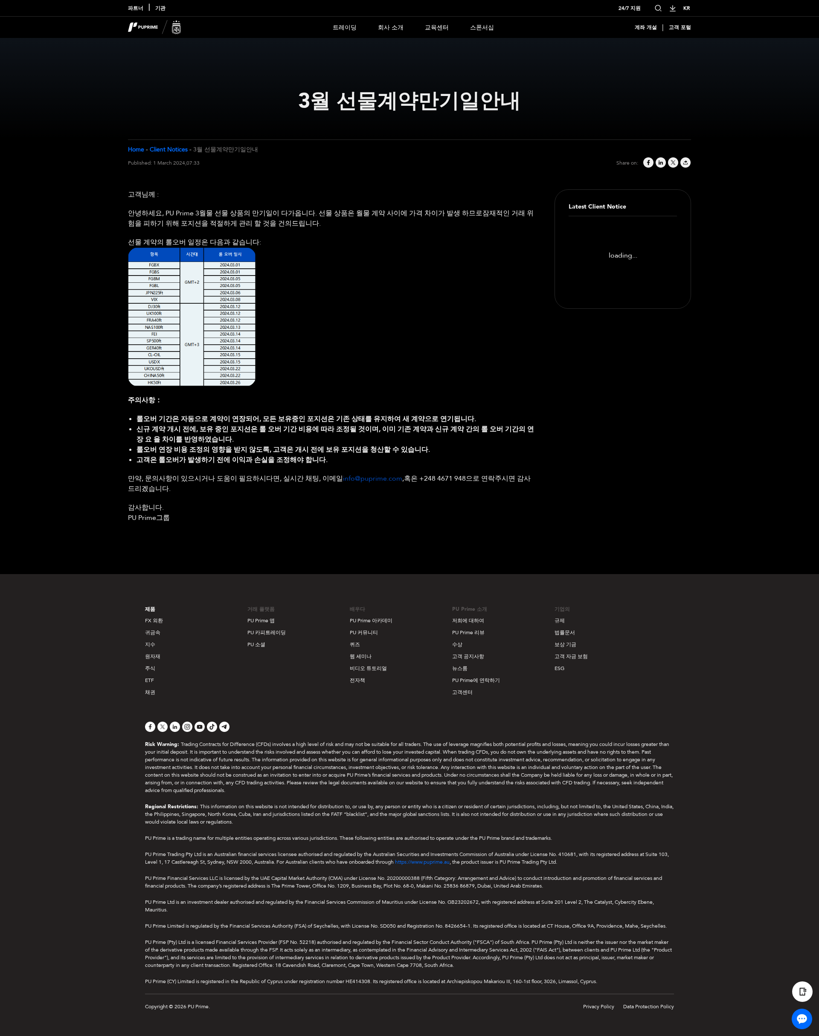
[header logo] (154, 27)
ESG (559, 668)
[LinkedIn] (660, 163)
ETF (149, 680)
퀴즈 (355, 644)
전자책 (357, 680)
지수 (150, 644)
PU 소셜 (256, 644)
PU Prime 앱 (261, 620)
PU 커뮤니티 (364, 632)
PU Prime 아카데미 (371, 620)
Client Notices (169, 149)
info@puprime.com (372, 478)
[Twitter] (672, 163)
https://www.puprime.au (422, 862)
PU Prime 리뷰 (468, 632)
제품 (150, 609)
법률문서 (565, 632)
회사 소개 (391, 27)
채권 (150, 692)
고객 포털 (680, 27)
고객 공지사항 (468, 656)
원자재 (152, 656)
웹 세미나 (361, 656)
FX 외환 (154, 620)
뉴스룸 (460, 668)
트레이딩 (345, 27)
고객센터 (462, 692)
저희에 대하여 (468, 620)
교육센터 (437, 27)
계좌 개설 (646, 27)
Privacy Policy (598, 1006)
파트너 (135, 8)
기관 (160, 8)
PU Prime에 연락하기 (476, 680)
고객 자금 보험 (571, 656)
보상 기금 (565, 644)
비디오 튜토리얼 (368, 668)
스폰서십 (482, 27)
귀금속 (152, 632)
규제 (560, 620)
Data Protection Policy (648, 1006)
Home (136, 149)
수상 (457, 644)
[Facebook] (648, 163)
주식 (150, 668)
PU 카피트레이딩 (266, 632)
